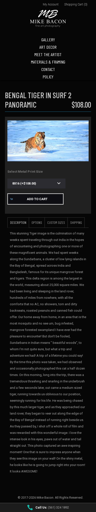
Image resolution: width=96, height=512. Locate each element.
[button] (35, 199)
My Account (51, 4)
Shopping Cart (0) (75, 4)
